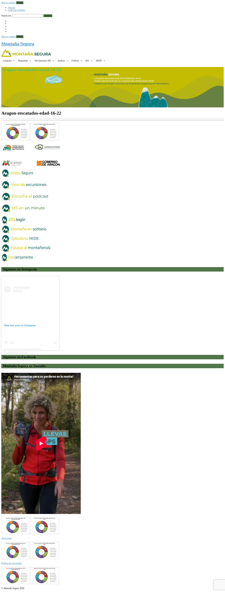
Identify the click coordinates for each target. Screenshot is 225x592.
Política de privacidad (11, 563)
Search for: (6, 15)
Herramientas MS (43, 60)
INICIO (11, 7)
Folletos (75, 60)
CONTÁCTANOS (16, 10)
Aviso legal (6, 538)
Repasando (23, 60)
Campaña (7, 60)
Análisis (61, 60)
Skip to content (8, 2)
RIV (87, 60)
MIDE (99, 60)
